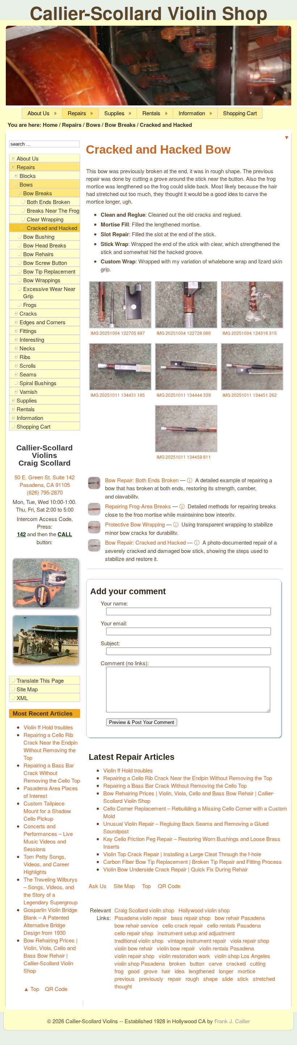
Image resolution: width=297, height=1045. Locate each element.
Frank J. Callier (232, 1021)
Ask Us (97, 886)
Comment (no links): (125, 663)
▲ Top (31, 988)
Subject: (110, 643)
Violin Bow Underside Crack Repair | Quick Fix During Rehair (175, 869)
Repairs (71, 125)
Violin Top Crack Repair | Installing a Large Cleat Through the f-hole (182, 854)
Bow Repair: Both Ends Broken (142, 480)
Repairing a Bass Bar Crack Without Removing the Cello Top (52, 772)
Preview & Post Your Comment (141, 722)
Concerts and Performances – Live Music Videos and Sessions (48, 837)
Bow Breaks (120, 125)
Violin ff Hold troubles (48, 727)
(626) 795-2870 (45, 492)
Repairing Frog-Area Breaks (138, 506)
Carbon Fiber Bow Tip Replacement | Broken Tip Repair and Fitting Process (192, 861)
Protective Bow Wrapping (135, 524)
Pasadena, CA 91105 (45, 484)
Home (50, 125)
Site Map (124, 886)
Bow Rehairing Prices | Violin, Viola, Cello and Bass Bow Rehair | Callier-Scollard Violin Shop (51, 955)
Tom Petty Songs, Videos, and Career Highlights (46, 864)
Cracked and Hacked (166, 125)
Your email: (114, 623)
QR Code (56, 988)
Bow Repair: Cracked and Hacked (145, 542)
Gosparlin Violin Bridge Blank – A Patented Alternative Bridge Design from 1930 (50, 921)
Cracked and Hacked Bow (158, 149)
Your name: (114, 603)
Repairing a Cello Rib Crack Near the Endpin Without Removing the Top (51, 746)
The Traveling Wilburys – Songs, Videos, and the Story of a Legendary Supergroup (51, 890)
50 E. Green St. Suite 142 (44, 477)
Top (146, 886)
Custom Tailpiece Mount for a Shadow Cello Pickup (47, 810)
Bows (93, 125)
